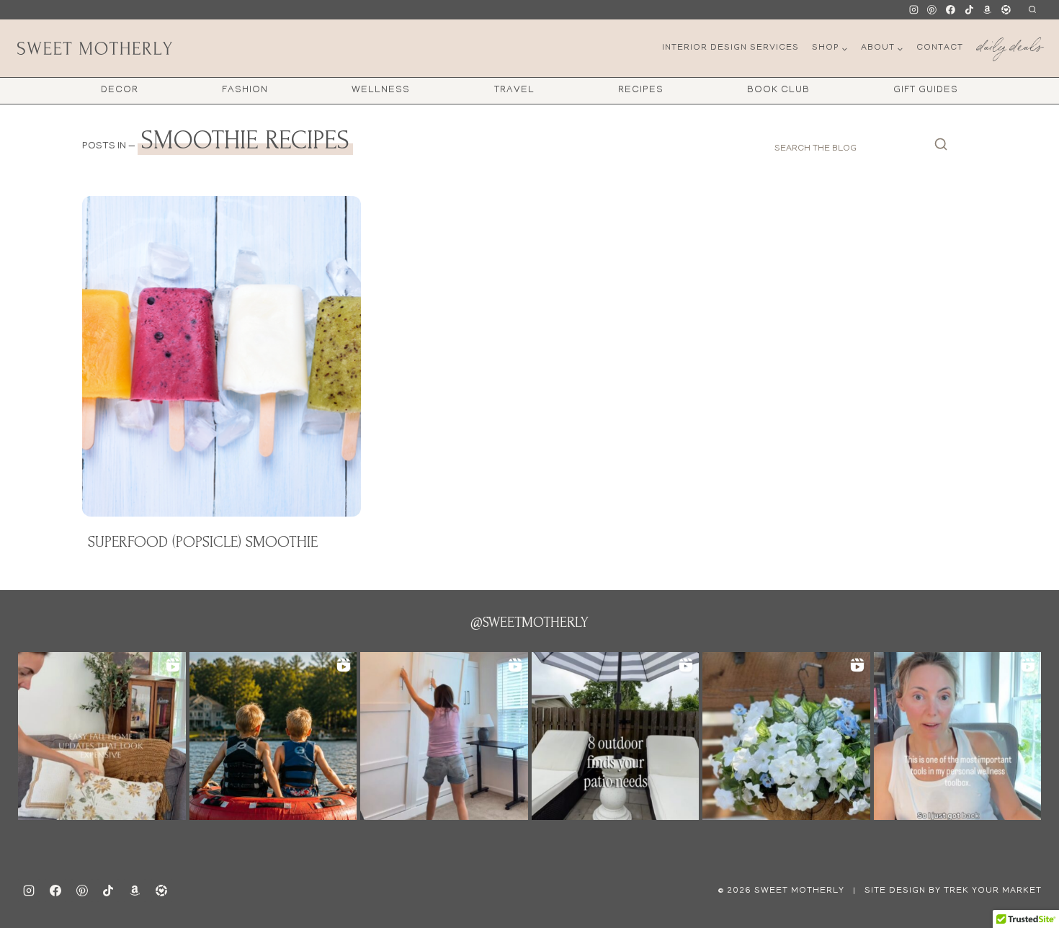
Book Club (778, 90)
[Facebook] (951, 10)
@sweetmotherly (529, 622)
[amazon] (134, 890)
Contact (939, 48)
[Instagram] (913, 10)
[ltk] (1005, 10)
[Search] (941, 148)
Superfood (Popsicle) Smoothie (203, 541)
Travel (514, 90)
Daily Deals (1009, 44)
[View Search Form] (1032, 9)
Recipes (640, 90)
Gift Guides (925, 90)
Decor (119, 90)
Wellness (381, 90)
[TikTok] (969, 10)
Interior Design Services (730, 48)
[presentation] (221, 356)
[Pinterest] (932, 10)
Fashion (245, 90)
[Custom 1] (987, 10)
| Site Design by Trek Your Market (946, 891)
